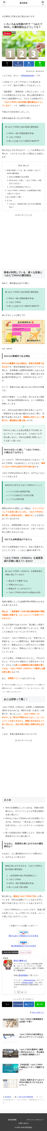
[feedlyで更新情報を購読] (22, 992)
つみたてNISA (26, 952)
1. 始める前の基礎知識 (10, 952)
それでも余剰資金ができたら (20, 187)
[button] (42, 619)
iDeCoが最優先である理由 (19, 177)
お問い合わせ (23, 1123)
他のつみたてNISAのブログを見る (23, 936)
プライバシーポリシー (34, 1120)
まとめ (9, 200)
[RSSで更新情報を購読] (25, 992)
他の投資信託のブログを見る (23, 946)
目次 (20, 165)
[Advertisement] (23, 243)
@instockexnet (27, 75)
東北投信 (23, 3)
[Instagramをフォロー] (18, 992)
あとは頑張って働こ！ (15, 197)
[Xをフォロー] (15, 992)
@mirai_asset (27, 982)
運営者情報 (23, 975)
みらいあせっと (20, 960)
